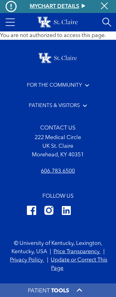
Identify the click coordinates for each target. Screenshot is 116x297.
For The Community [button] (54, 85)
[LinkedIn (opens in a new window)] (66, 211)
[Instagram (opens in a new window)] (49, 211)
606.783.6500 (58, 171)
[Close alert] (104, 6)
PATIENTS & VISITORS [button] (54, 105)
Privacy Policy (27, 260)
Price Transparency (77, 251)
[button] (10, 22)
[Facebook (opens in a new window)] (31, 211)
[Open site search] (106, 22)
